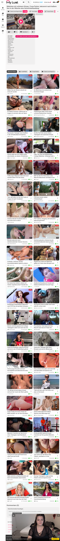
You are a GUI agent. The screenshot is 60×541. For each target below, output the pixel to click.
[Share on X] (11, 18)
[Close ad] (58, 515)
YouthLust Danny (12, 308)
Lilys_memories (39, 308)
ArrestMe (11, 136)
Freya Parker (50, 11)
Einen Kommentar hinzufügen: (15, 508)
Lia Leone (11, 350)
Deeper (37, 179)
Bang (37, 501)
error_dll (37, 458)
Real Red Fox (38, 222)
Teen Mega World (39, 415)
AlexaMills (38, 329)
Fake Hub (11, 436)
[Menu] (54, 2)
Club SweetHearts (39, 200)
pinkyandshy (11, 415)
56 (39, 11)
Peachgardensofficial (40, 115)
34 (24, 11)
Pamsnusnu (38, 479)
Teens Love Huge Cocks (16, 11)
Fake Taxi (38, 158)
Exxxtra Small (12, 329)
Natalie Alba (38, 372)
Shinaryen (38, 243)
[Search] (28, 2)
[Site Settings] (57, 2)
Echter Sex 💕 (47, 2)
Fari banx (11, 479)
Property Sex (11, 265)
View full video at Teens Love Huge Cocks (18, 15)
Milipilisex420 (12, 286)
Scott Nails (34, 11)
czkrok (10, 458)
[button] (57, 71)
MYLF (37, 436)
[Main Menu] (2, 2)
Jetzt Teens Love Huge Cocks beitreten (26, 36)
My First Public (12, 158)
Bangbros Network (39, 136)
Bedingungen (11, 524)
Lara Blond (38, 350)
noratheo (11, 93)
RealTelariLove (12, 200)
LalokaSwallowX (12, 243)
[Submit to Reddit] (8, 18)
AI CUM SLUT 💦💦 (38, 2)
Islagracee (11, 179)
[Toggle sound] (13, 515)
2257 (9, 531)
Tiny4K (10, 501)
